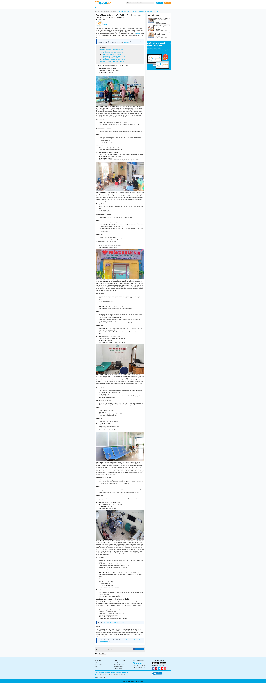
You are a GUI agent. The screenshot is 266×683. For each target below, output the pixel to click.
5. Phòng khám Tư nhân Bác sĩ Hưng (110, 58)
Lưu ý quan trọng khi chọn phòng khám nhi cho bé (111, 61)
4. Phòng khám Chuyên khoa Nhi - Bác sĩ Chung (113, 56)
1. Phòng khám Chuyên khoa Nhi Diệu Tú (111, 51)
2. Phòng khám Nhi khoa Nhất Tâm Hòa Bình (112, 52)
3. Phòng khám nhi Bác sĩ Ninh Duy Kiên (111, 54)
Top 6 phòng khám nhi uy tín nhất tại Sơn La (114, 622)
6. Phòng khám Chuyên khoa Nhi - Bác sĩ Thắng (113, 59)
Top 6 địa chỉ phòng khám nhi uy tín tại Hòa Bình (111, 49)
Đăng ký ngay (127, 42)
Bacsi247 (138, 33)
